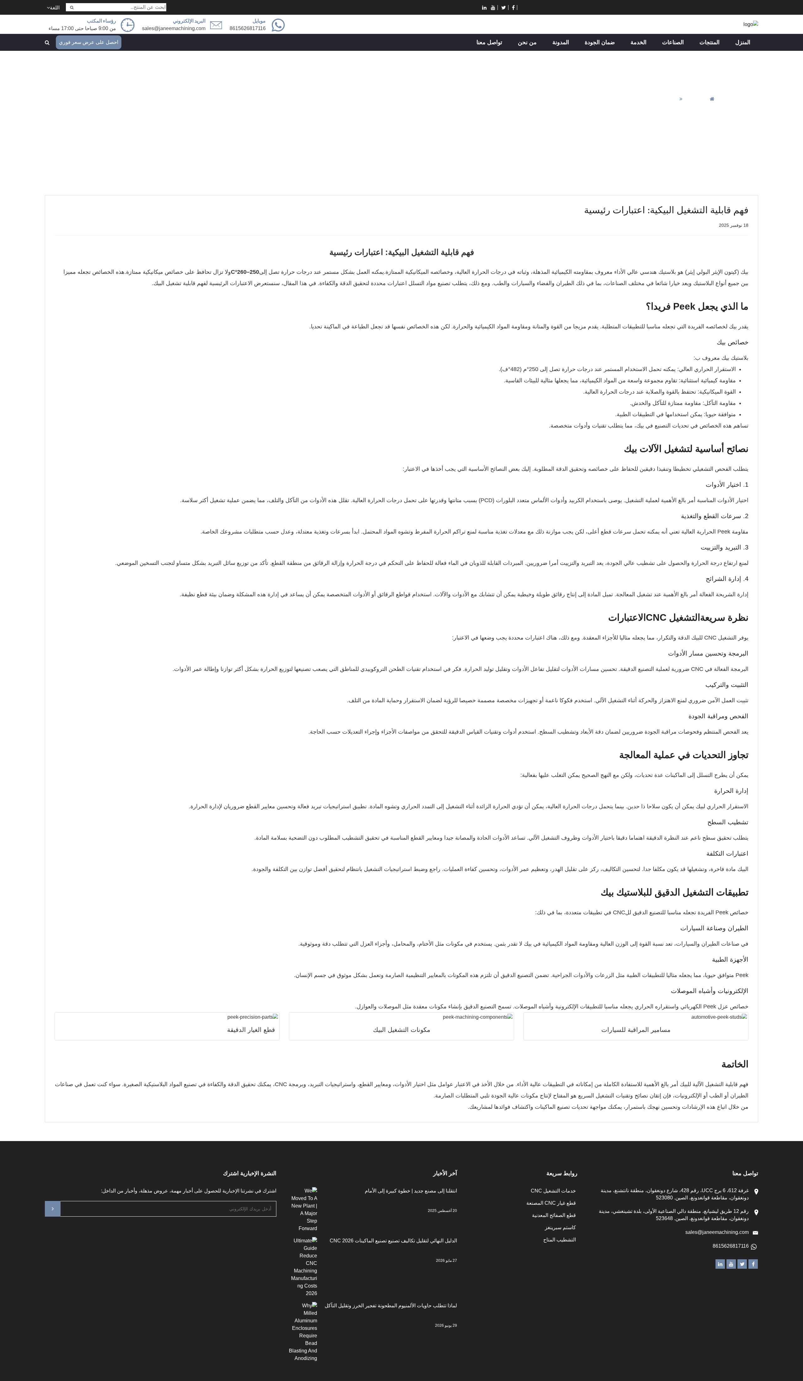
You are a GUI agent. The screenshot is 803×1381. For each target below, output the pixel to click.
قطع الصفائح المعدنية (554, 1215)
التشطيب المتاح (559, 1239)
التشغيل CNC (673, 617)
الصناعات (673, 42)
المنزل (742, 42)
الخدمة (638, 42)
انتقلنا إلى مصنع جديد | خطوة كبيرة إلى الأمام (411, 1190)
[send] (53, 1209)
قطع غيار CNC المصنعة (551, 1203)
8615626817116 (731, 1246)
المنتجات (709, 42)
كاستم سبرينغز (560, 1227)
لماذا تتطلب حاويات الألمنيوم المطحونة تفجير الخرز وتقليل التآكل (391, 1305)
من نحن (527, 42)
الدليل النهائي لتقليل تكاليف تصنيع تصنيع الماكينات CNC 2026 (393, 1240)
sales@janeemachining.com (173, 28)
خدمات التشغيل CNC (553, 1190)
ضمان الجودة (600, 42)
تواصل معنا (489, 42)
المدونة (560, 42)
